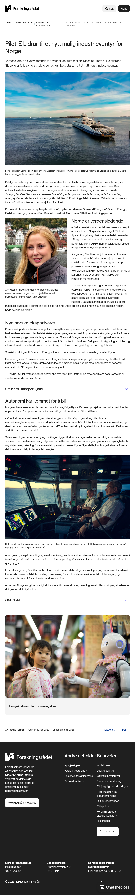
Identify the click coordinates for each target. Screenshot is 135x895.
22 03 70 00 (115, 871)
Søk (111, 8)
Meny (124, 8)
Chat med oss (118, 887)
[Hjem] (22, 8)
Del (124, 729)
